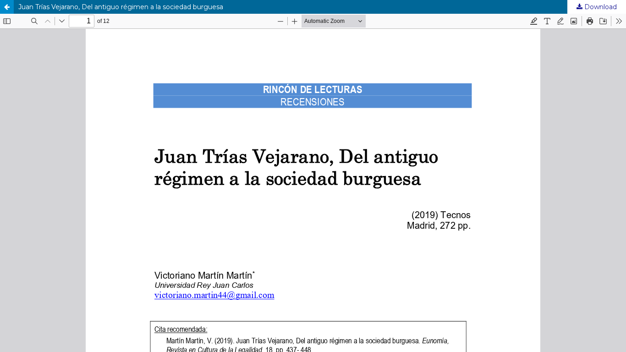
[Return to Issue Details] (7, 7)
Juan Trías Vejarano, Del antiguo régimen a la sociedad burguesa (120, 7)
